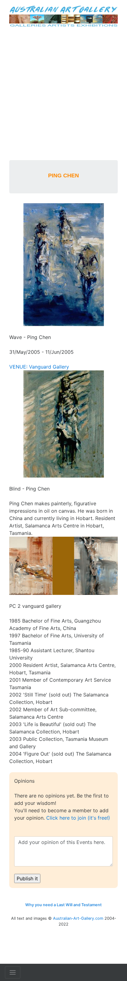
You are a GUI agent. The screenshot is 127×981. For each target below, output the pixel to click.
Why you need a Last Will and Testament (63, 904)
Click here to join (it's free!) (78, 818)
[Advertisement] (63, 93)
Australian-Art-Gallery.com (78, 918)
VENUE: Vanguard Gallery (39, 367)
